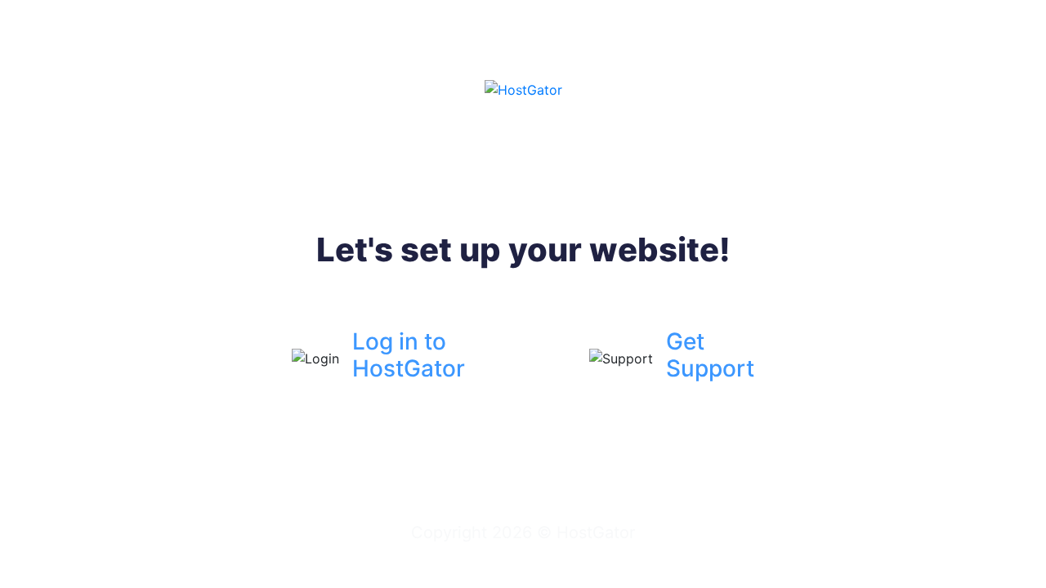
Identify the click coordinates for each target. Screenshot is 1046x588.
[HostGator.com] (523, 88)
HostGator (596, 532)
